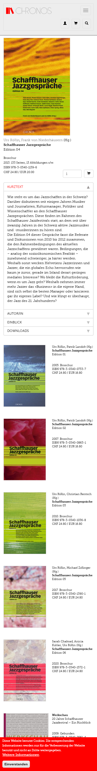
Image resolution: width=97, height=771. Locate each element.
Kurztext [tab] (15, 187)
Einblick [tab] (14, 322)
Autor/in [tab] (15, 313)
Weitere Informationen (20, 755)
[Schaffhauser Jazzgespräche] (48, 87)
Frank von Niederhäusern (42, 140)
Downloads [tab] (18, 331)
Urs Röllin (12, 140)
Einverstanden (16, 764)
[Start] (29, 11)
